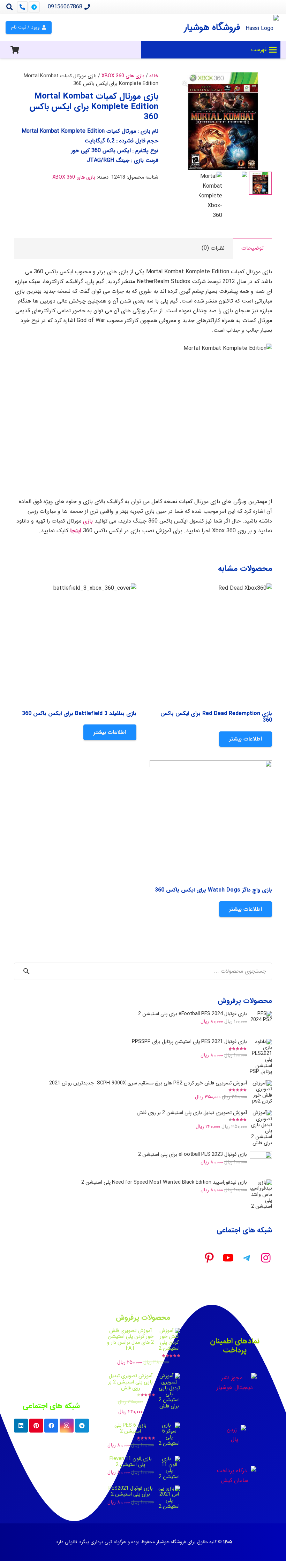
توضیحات (252, 248)
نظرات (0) (213, 248)
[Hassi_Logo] (262, 27)
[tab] (252, 248)
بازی (88, 521)
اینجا (74, 530)
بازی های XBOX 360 (122, 76)
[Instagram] (67, 1426)
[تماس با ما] (22, 7)
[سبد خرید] (14, 49)
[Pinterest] (36, 1426)
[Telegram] (82, 1426)
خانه (153, 76)
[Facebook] (51, 1426)
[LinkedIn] (21, 1426)
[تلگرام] (34, 7)
